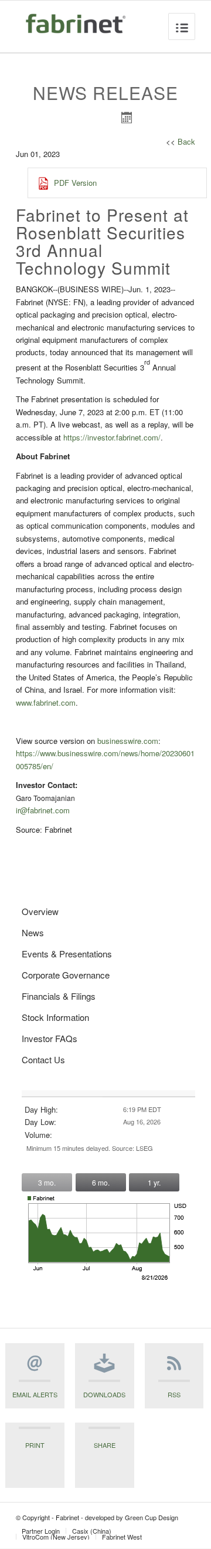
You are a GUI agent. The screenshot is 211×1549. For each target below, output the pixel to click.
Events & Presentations (67, 953)
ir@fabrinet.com (43, 810)
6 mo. (101, 1182)
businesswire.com (127, 740)
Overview (40, 911)
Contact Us (43, 1059)
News (33, 932)
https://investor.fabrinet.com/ (112, 437)
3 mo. (47, 1182)
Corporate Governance (66, 975)
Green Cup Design (151, 1517)
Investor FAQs (49, 1038)
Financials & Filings (59, 996)
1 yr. (154, 1182)
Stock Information (55, 1017)
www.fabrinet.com (46, 702)
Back (186, 141)
